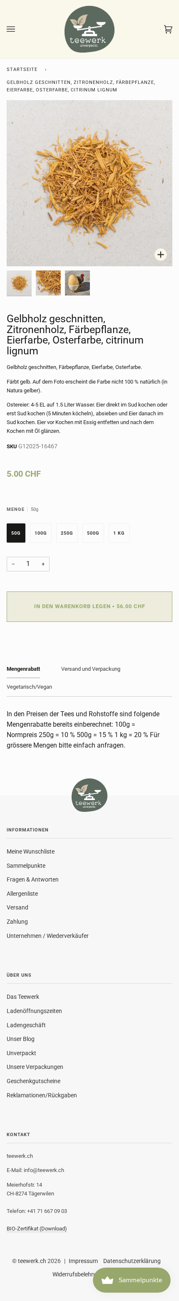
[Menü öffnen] (19, 29)
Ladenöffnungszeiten (34, 1011)
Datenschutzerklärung (132, 1261)
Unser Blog (21, 1039)
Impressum (83, 1261)
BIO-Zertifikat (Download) (37, 1228)
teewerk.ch (32, 1261)
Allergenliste (22, 893)
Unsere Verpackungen (35, 1067)
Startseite (22, 69)
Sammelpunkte (26, 865)
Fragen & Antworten (33, 879)
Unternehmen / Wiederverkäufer (48, 935)
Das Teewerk (23, 996)
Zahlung (17, 921)
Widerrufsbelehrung (77, 1274)
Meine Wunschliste (31, 851)
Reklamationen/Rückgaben (42, 1095)
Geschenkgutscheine (33, 1081)
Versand (17, 907)
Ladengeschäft (26, 1025)
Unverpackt (21, 1053)
